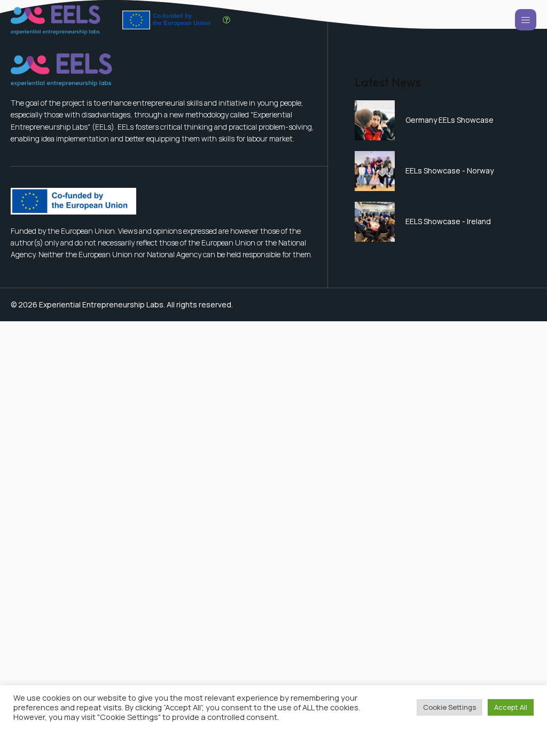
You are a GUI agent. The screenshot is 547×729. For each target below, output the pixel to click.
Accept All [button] (510, 707)
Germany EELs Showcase (449, 120)
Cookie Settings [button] (449, 707)
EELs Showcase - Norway (449, 170)
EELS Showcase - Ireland (448, 221)
